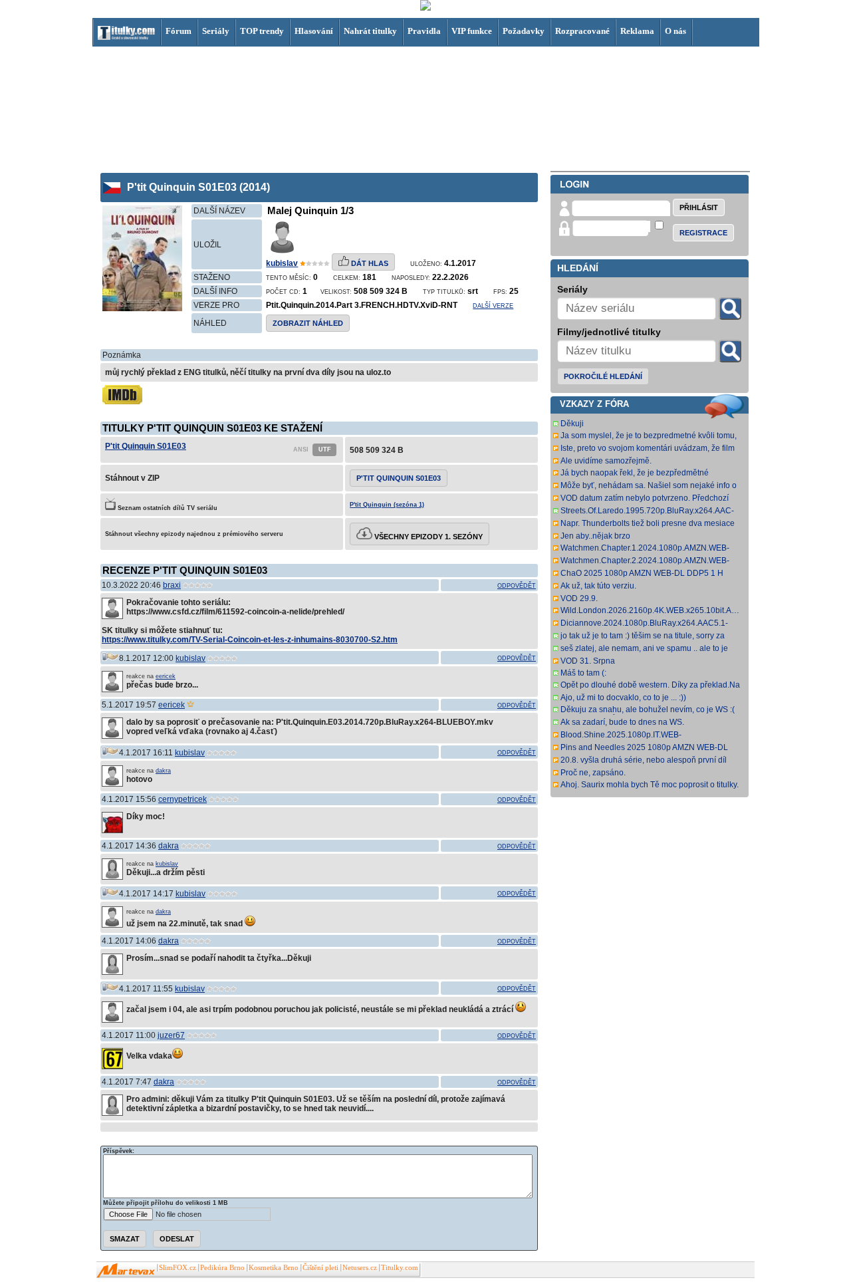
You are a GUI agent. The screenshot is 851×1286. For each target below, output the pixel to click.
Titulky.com (399, 1267)
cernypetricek (182, 799)
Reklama (637, 31)
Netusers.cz (359, 1267)
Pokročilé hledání (603, 376)
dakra (163, 770)
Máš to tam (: (583, 673)
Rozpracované (582, 31)
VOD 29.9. (579, 598)
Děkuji (572, 423)
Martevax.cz (126, 1270)
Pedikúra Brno (222, 1267)
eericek (166, 676)
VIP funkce (471, 31)
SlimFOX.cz (177, 1267)
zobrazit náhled (308, 323)
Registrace (703, 233)
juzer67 (171, 1035)
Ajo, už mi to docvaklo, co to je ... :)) (623, 697)
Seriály (215, 31)
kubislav (282, 263)
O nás (675, 31)
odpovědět (516, 585)
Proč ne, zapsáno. (593, 772)
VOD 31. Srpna (587, 661)
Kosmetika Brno (274, 1267)
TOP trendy (262, 31)
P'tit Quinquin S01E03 (145, 446)
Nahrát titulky (370, 31)
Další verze (493, 306)
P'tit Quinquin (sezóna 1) (387, 504)
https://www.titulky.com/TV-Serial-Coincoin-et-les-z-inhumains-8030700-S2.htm (250, 639)
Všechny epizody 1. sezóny (427, 537)
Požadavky (524, 31)
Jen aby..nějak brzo (595, 536)
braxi (172, 585)
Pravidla (424, 31)
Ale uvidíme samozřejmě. (606, 460)
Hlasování (314, 31)
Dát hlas (368, 263)
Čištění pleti (320, 1267)
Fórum (178, 31)
